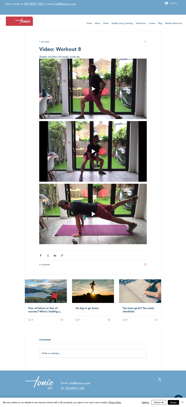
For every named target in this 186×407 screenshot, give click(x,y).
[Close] (182, 402)
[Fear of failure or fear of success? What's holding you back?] (46, 291)
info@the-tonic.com (65, 4)
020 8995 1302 (33, 4)
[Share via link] (62, 255)
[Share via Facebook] (40, 255)
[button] (173, 23)
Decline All (159, 402)
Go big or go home (87, 308)
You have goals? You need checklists (138, 309)
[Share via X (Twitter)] (47, 255)
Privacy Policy (115, 402)
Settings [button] (145, 402)
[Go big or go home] (93, 291)
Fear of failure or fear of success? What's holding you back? (45, 309)
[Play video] (93, 89)
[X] (159, 379)
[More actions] (145, 41)
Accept (173, 402)
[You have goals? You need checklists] (140, 291)
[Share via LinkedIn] (54, 255)
